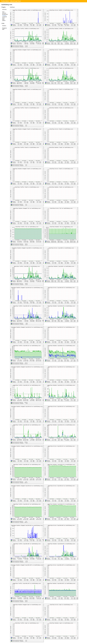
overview (4, 9)
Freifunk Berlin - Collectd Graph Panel (11, 1)
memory (4, 13)
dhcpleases (5, 14)
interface (4, 15)
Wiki (3, 29)
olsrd (3, 18)
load (3, 11)
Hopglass (4, 28)
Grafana (4, 25)
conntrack (4, 16)
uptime (3, 20)
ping (3, 19)
